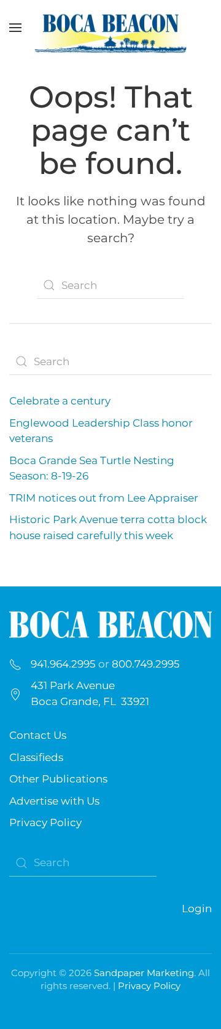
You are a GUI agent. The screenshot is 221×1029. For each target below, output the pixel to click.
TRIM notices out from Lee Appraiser (103, 498)
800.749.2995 (146, 664)
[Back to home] (110, 27)
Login (197, 908)
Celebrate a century (59, 401)
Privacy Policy (45, 822)
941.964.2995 (63, 664)
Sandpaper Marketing (144, 973)
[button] (15, 27)
